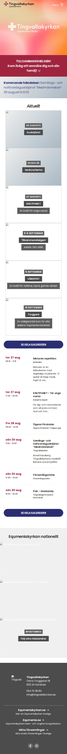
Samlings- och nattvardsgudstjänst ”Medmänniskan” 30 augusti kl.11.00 (33, 87)
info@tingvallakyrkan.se (41, 694)
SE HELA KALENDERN (33, 344)
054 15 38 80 (34, 691)
